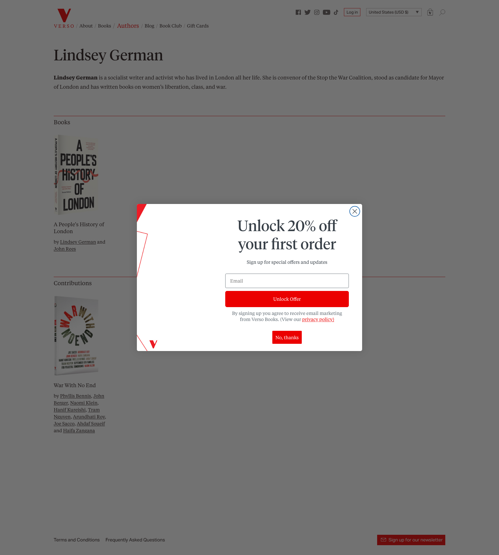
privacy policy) (318, 319)
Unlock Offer (287, 299)
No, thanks (287, 337)
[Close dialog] (355, 211)
